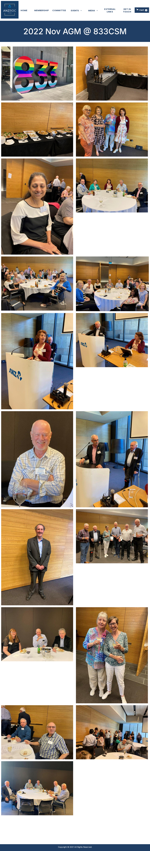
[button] (142, 10)
